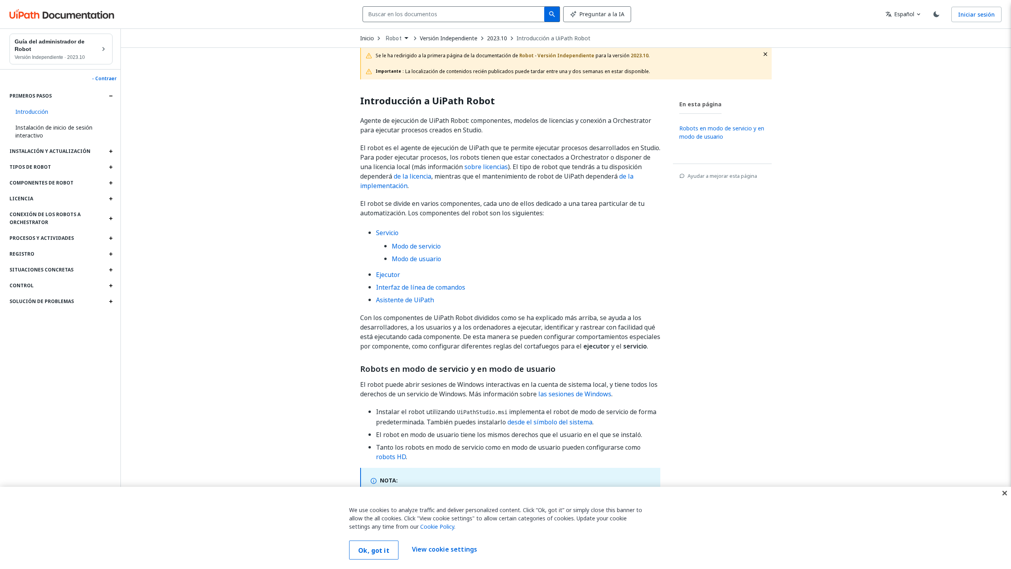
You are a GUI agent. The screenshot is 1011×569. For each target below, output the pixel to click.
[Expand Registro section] (111, 254)
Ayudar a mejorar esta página (722, 176)
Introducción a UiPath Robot (553, 38)
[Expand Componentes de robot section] (111, 183)
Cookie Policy (437, 526)
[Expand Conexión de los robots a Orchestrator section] (111, 218)
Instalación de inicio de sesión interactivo (53, 131)
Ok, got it (373, 550)
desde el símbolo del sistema (549, 422)
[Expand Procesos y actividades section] (111, 238)
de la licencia (412, 176)
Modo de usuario (416, 259)
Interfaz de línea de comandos (420, 287)
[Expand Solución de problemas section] (111, 301)
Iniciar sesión (976, 14)
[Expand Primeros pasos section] (111, 96)
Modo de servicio (416, 246)
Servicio (387, 232)
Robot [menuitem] (394, 38)
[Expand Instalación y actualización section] (111, 151)
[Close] (1004, 493)
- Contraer (104, 78)
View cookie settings (444, 549)
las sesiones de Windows (574, 394)
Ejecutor (388, 274)
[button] (61, 112)
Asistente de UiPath (405, 300)
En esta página (700, 104)
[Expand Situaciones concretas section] (111, 269)
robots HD (391, 457)
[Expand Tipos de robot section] (111, 167)
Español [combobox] (899, 14)
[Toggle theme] (936, 14)
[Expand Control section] (111, 285)
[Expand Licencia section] (111, 198)
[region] (505, 528)
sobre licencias (486, 166)
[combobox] (455, 14)
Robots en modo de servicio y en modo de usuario (458, 369)
